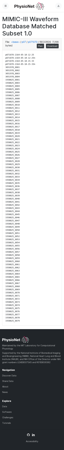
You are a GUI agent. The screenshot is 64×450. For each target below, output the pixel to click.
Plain (40, 46)
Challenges (7, 417)
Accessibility (32, 441)
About (5, 386)
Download (52, 46)
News (5, 392)
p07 (24, 41)
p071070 (33, 41)
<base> (15, 41)
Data (4, 406)
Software (7, 412)
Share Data (7, 381)
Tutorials (6, 423)
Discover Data (9, 375)
